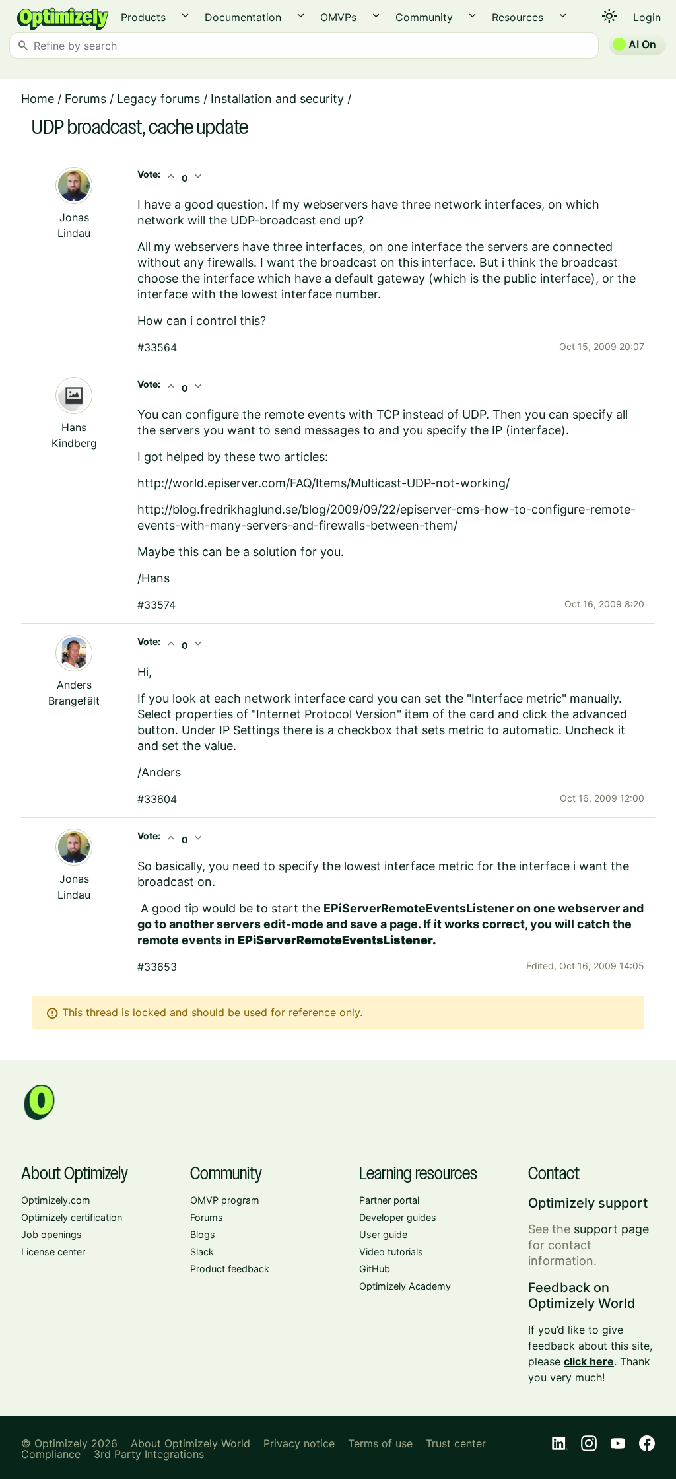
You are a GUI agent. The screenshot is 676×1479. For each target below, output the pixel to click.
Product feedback (229, 1268)
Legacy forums (158, 99)
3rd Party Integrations (149, 1454)
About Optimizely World (190, 1443)
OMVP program (224, 1200)
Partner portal (389, 1200)
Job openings (51, 1234)
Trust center (456, 1443)
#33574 (156, 604)
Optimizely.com (55, 1200)
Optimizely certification (71, 1217)
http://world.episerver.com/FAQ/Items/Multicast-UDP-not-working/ (323, 483)
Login (647, 17)
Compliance (51, 1454)
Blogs (202, 1234)
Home (37, 99)
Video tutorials (391, 1251)
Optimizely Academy (405, 1285)
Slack (202, 1251)
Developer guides (397, 1217)
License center (53, 1251)
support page (611, 1229)
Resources (517, 17)
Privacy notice (299, 1443)
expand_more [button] (185, 15)
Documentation (243, 17)
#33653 (157, 966)
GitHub (374, 1268)
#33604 (157, 799)
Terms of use (380, 1443)
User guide (383, 1234)
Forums (85, 99)
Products (143, 17)
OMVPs (338, 17)
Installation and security (277, 99)
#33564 (157, 347)
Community (424, 17)
